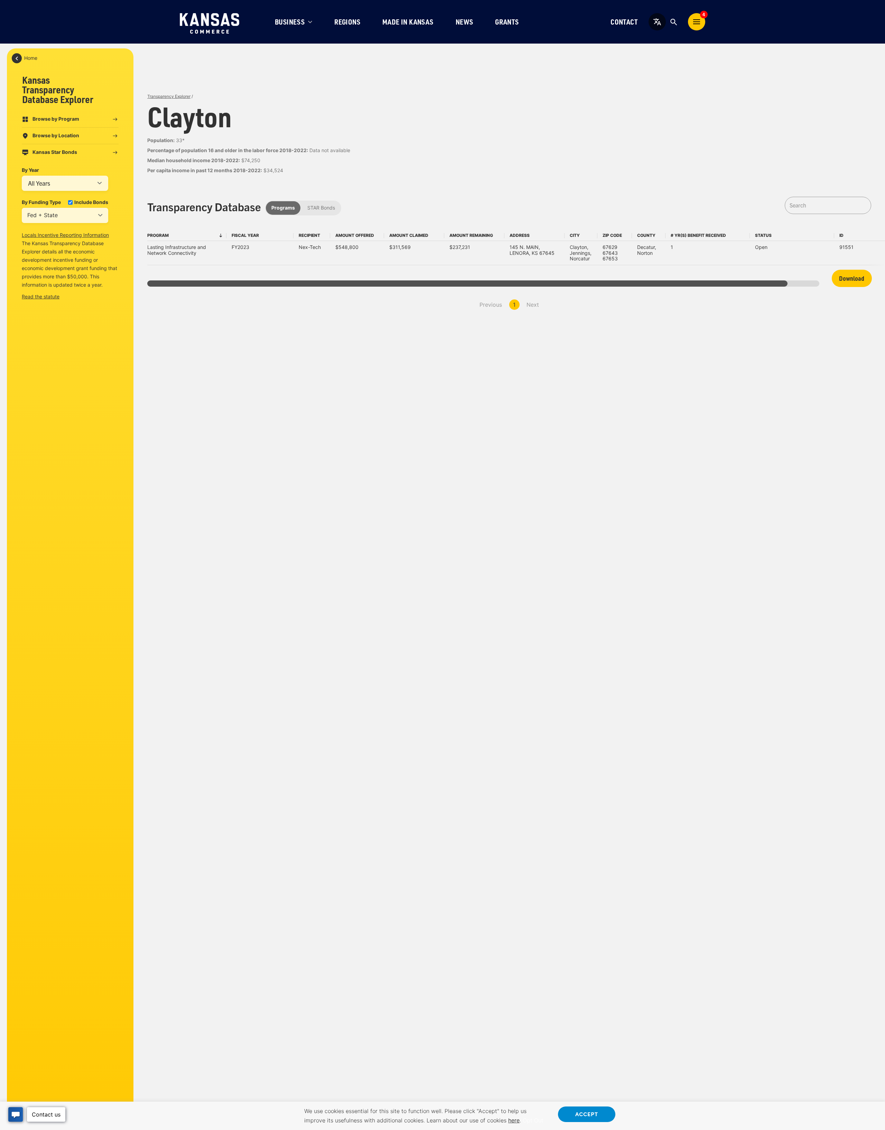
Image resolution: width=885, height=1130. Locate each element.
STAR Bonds (321, 208)
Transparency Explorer (168, 96)
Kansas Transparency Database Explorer (57, 89)
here (514, 1120)
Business (290, 21)
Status (763, 235)
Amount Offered (354, 235)
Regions (347, 21)
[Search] (673, 22)
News (464, 21)
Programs (283, 208)
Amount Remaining (471, 235)
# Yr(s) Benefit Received (698, 235)
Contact (624, 21)
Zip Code (612, 235)
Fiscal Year (245, 235)
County (646, 235)
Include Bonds (91, 202)
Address (520, 235)
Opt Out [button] (533, 1120)
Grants (507, 21)
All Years (39, 183)
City (575, 235)
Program (158, 235)
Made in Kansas (408, 21)
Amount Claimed (408, 235)
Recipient (309, 235)
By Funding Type (41, 202)
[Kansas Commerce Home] (209, 22)
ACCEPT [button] (586, 1114)
